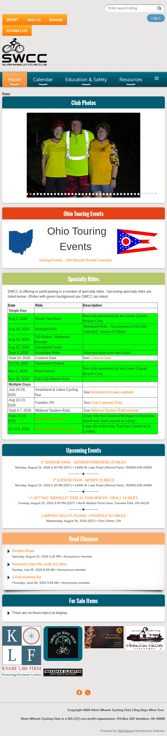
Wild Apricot (126, 731)
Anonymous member (77, 556)
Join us (34, 20)
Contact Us (17, 30)
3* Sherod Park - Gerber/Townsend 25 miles (83, 462)
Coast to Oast (100, 358)
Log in (155, 18)
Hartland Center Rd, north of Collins (39, 564)
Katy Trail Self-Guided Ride (56, 429)
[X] (87, 692)
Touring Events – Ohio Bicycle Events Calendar (75, 260)
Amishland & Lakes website (112, 392)
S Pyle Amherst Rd (26, 577)
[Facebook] (79, 692)
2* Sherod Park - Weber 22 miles (83, 480)
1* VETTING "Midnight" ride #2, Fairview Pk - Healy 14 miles (83, 498)
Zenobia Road (23, 551)
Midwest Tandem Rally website (115, 410)
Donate (56, 20)
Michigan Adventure (50, 418)
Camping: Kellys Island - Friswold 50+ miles (83, 516)
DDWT (12, 20)
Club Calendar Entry (106, 402)
